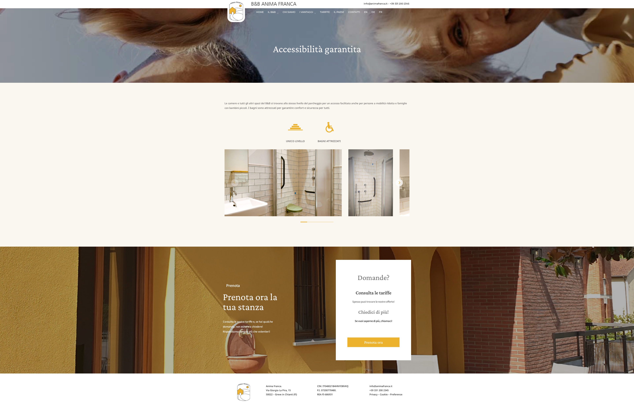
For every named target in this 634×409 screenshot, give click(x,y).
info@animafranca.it (375, 3)
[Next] (399, 182)
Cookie (384, 394)
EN (365, 12)
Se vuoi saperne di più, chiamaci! (373, 321)
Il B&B (272, 12)
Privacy (373, 394)
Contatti (354, 12)
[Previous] (234, 182)
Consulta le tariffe (373, 292)
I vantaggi (306, 12)
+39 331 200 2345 (399, 3)
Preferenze (396, 394)
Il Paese (339, 12)
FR (380, 12)
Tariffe (325, 12)
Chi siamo (289, 12)
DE (373, 12)
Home (260, 12)
